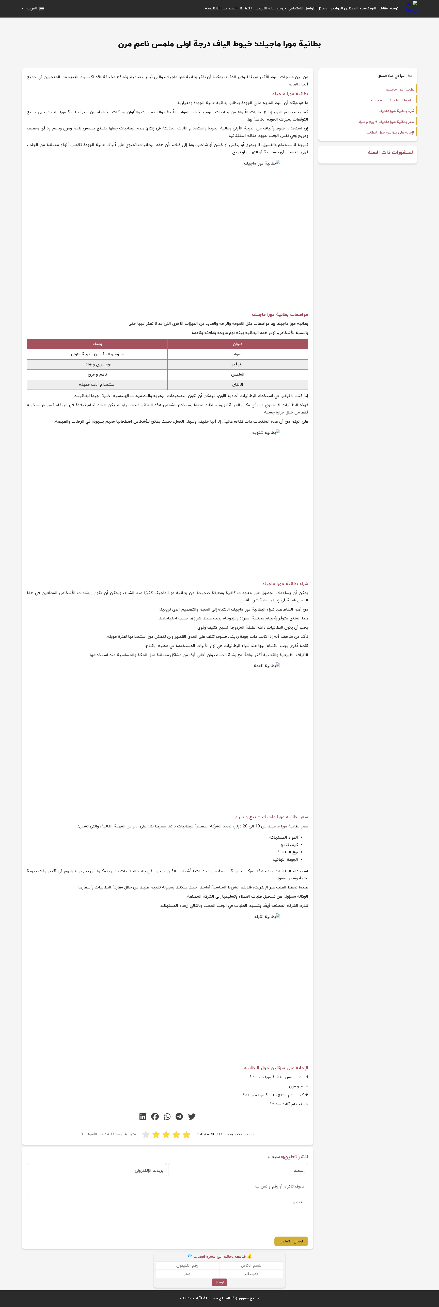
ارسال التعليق (291, 1241)
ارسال (219, 1282)
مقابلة (383, 8)
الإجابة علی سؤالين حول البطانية (390, 132)
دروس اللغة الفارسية (270, 8)
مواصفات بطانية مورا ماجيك (393, 100)
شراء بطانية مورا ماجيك (397, 111)
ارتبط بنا (246, 8)
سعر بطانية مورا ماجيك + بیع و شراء (386, 122)
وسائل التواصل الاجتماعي (307, 8)
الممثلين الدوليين (344, 8)
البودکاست (368, 8)
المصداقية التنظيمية (221, 8)
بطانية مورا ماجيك (400, 89)
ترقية (394, 8)
